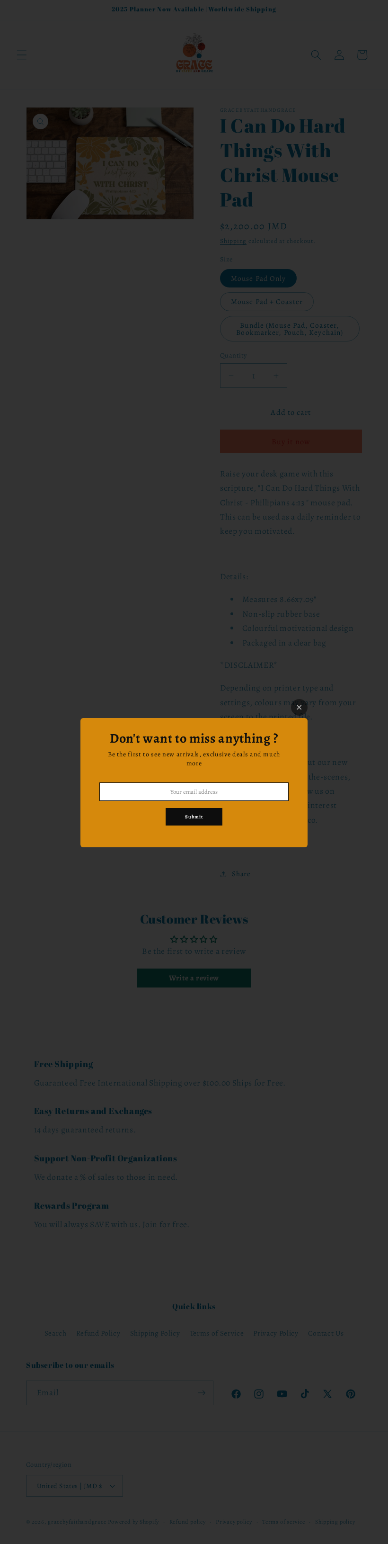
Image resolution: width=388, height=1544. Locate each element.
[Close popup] (299, 707)
